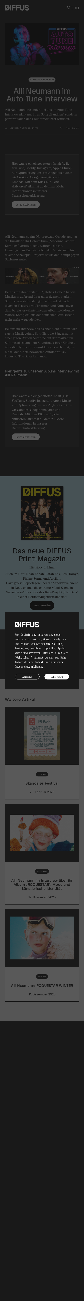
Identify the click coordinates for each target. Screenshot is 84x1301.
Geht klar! (57, 676)
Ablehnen (27, 676)
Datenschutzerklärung (29, 666)
